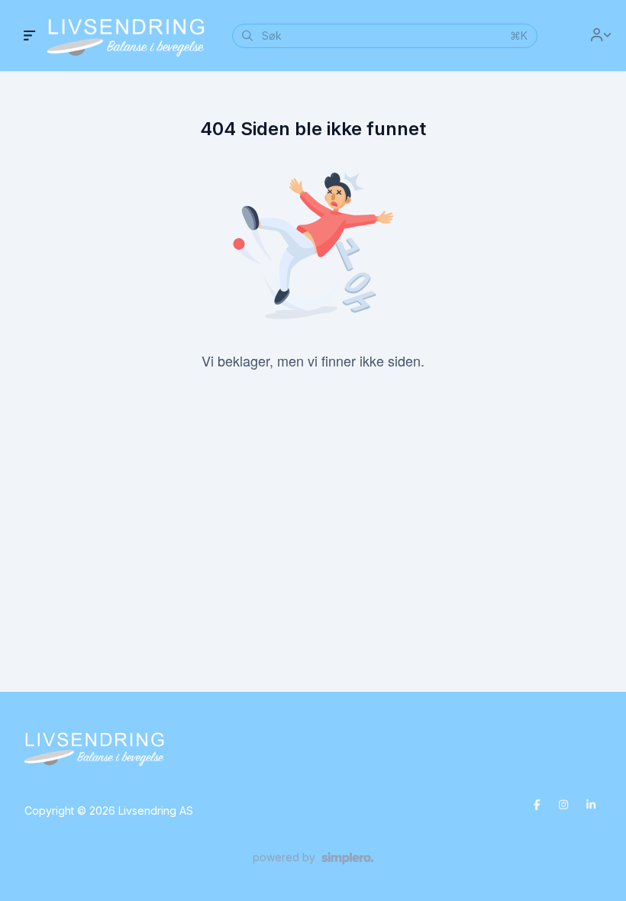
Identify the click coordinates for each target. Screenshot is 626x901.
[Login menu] (601, 36)
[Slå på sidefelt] (29, 35)
